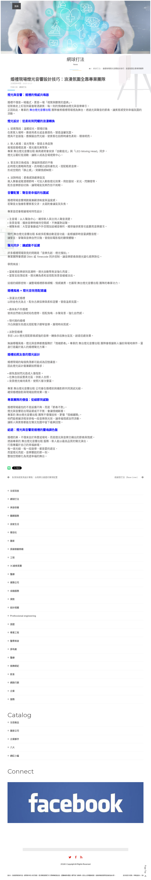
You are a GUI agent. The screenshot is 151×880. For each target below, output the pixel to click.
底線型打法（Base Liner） (126, 477)
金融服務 (14, 591)
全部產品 (14, 722)
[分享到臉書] (76, 857)
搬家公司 (14, 730)
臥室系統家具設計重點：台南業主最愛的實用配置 (35, 477)
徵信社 (13, 532)
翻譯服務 (14, 515)
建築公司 (14, 582)
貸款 (12, 599)
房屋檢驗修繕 (16, 549)
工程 (12, 557)
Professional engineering (23, 616)
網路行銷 (14, 682)
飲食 (12, 674)
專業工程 (14, 632)
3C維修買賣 (16, 566)
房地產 (13, 649)
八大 (12, 747)
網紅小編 (14, 756)
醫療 (12, 574)
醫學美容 (14, 641)
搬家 (12, 541)
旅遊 (12, 624)
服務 (12, 699)
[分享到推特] (70, 857)
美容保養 (14, 507)
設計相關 (14, 607)
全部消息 (14, 491)
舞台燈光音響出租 (40, 110)
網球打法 (96, 69)
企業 (12, 691)
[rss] (81, 857)
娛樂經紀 (14, 666)
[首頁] (89, 69)
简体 (16, 6)
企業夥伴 (14, 739)
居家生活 (14, 524)
